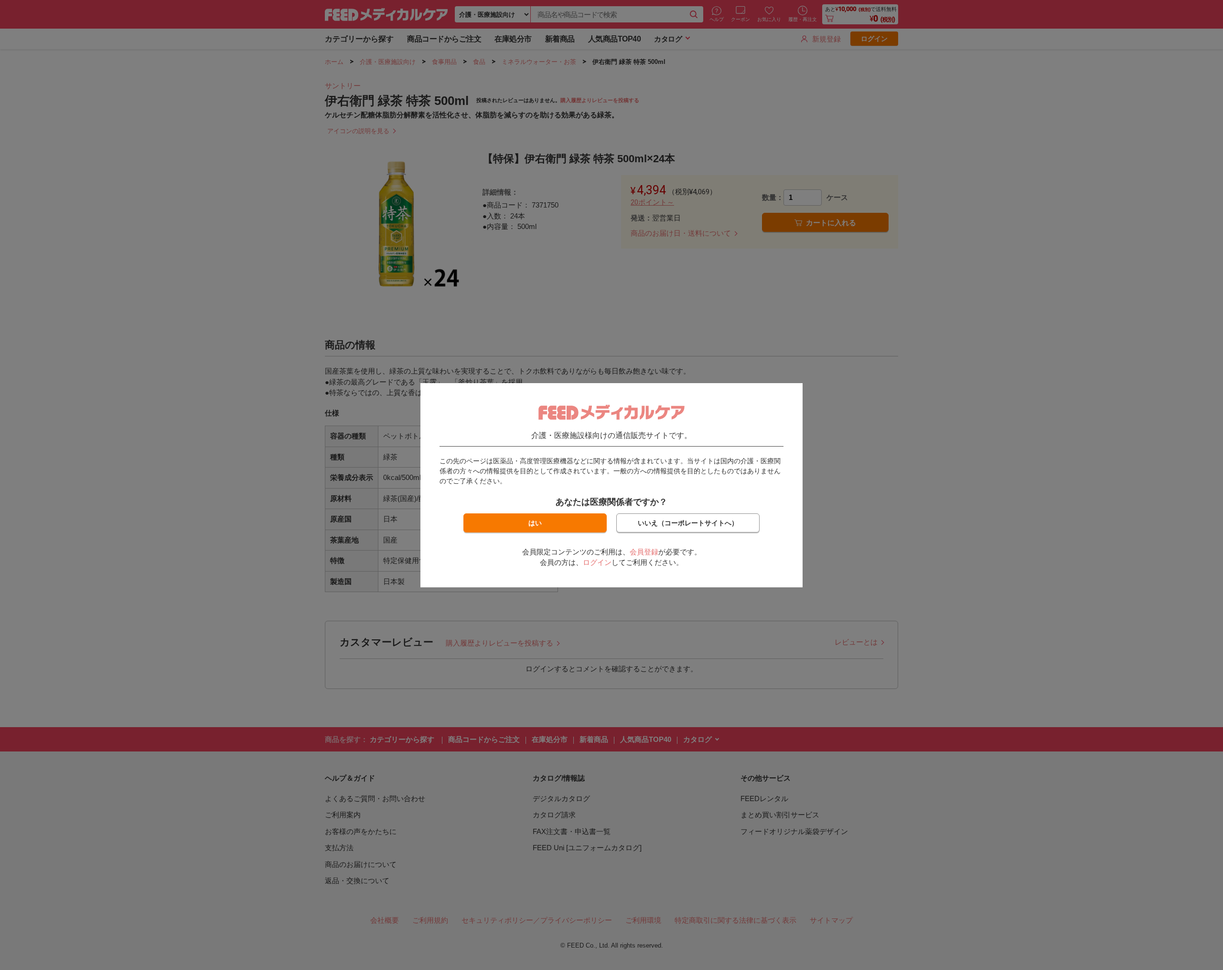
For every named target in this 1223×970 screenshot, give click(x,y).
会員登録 (644, 552)
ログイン (597, 562)
